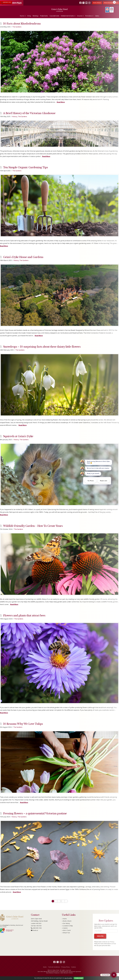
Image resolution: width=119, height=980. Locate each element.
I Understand (78, 978)
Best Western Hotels (67, 973)
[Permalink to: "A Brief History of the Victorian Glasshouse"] (59, 134)
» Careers (65, 928)
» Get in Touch (66, 930)
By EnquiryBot (105, 975)
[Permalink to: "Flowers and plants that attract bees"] (59, 663)
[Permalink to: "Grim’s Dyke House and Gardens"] (59, 295)
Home (45, 967)
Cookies (73, 967)
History (14, 116)
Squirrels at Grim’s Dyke (18, 436)
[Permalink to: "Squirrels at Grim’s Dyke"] (59, 474)
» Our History (66, 923)
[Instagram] (64, 962)
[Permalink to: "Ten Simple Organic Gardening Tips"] (59, 205)
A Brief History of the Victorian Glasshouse (29, 113)
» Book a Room (66, 921)
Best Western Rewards (52, 973)
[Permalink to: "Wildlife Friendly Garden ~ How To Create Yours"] (59, 564)
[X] (57, 962)
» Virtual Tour (66, 933)
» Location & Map (67, 926)
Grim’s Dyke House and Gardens (23, 257)
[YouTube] (61, 962)
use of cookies (68, 978)
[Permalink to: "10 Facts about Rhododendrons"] (59, 61)
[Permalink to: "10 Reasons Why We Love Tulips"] (59, 762)
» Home (64, 919)
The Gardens (16, 27)
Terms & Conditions (54, 967)
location (5, 925)
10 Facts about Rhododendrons (22, 23)
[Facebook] (54, 962)
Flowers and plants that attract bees (24, 615)
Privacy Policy (65, 967)
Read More (61, 102)
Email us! (35, 930)
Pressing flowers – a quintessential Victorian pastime (35, 813)
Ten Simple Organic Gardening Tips (25, 167)
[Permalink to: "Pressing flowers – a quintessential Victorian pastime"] (59, 851)
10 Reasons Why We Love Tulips (23, 723)
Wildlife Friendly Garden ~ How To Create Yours (33, 525)
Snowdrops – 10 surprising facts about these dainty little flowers (42, 346)
